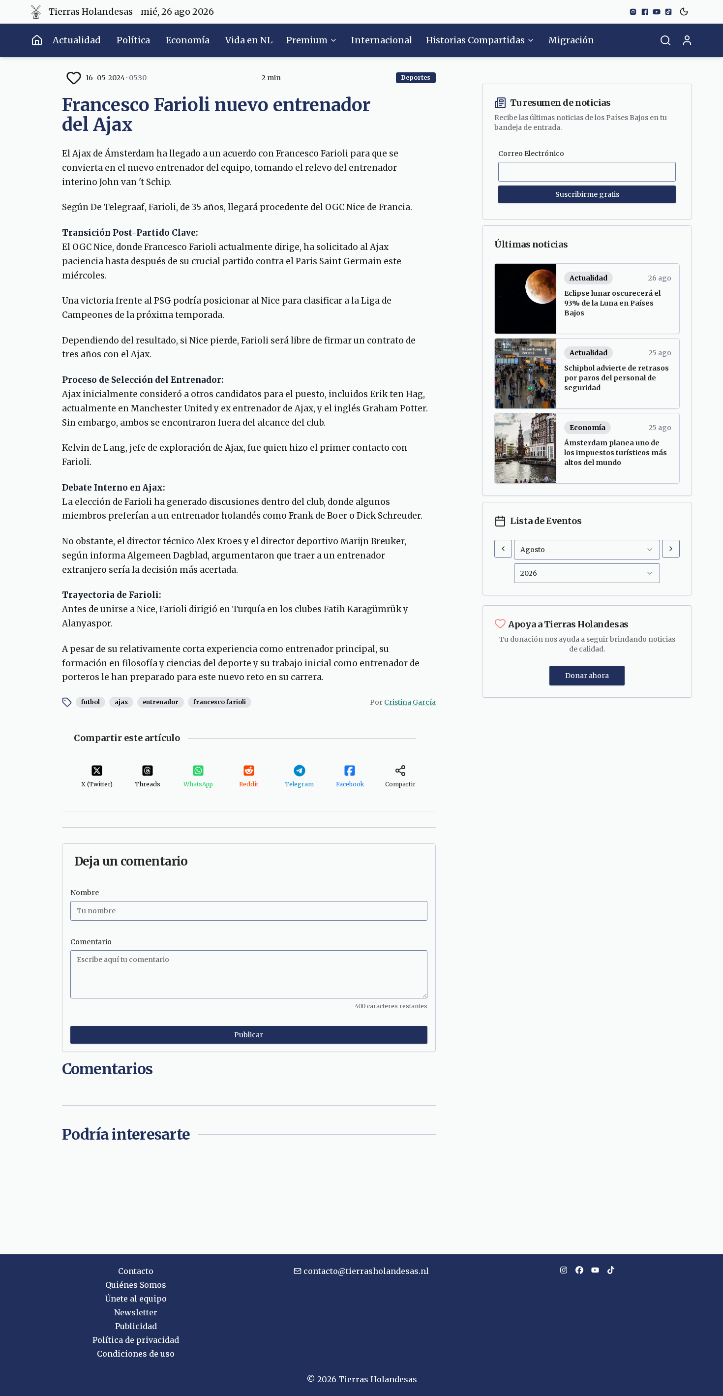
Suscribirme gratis (587, 194)
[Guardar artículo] (74, 78)
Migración (571, 40)
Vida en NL (248, 40)
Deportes (415, 77)
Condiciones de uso (136, 1354)
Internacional (381, 40)
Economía (188, 40)
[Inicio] (37, 40)
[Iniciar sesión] (687, 40)
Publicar (248, 1034)
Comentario (91, 941)
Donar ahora (587, 675)
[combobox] (587, 549)
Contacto (135, 1271)
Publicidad (136, 1326)
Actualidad (77, 40)
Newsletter (135, 1312)
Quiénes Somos (135, 1285)
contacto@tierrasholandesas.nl (366, 1271)
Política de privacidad (135, 1340)
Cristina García (410, 702)
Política (133, 40)
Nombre (84, 892)
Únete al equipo (136, 1298)
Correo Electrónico (531, 153)
